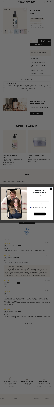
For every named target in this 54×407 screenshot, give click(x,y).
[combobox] (32, 207)
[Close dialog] (51, 189)
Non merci (40, 217)
